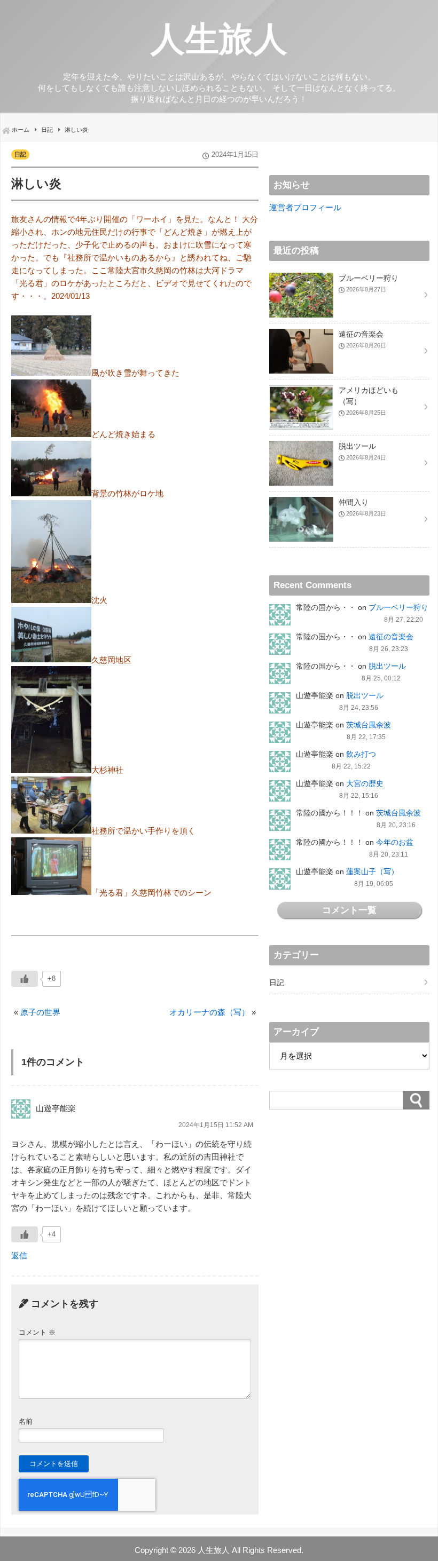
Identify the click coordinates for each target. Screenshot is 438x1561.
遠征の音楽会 (391, 636)
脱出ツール (387, 666)
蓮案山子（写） (372, 871)
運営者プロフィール (305, 207)
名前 (26, 1421)
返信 (19, 1255)
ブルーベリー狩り (398, 607)
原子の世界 (40, 1012)
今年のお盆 (394, 842)
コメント (37, 1332)
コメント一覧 (349, 910)
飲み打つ (361, 754)
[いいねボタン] (24, 979)
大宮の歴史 (365, 783)
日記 (20, 154)
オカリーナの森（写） (209, 1012)
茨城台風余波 (368, 724)
